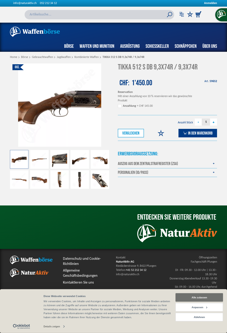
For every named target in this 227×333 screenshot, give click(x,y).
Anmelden (210, 3)
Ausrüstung (130, 46)
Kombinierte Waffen (86, 57)
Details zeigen (52, 326)
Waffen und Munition (97, 46)
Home (13, 57)
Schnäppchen (186, 46)
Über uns (209, 46)
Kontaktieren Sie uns (78, 283)
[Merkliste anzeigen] (190, 14)
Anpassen (197, 307)
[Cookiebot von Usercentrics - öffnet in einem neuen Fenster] (21, 326)
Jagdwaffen (64, 57)
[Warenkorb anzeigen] (198, 14)
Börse (69, 46)
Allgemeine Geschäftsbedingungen (80, 273)
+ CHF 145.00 (138, 106)
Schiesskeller (157, 46)
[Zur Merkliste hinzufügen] (161, 133)
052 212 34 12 (48, 3)
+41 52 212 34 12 (136, 270)
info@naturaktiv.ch (25, 3)
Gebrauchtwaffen (42, 57)
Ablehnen (199, 317)
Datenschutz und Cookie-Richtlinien (82, 261)
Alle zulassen (199, 297)
